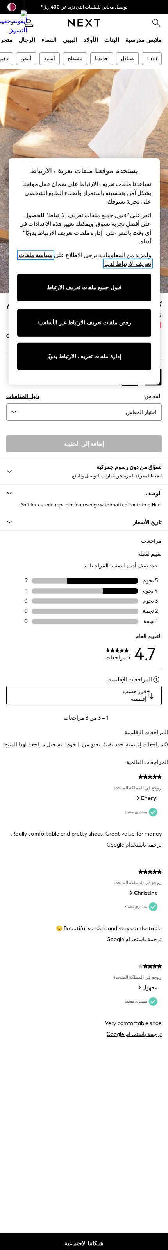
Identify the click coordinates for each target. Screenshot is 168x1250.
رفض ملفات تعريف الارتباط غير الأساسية (84, 322)
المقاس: (152, 396)
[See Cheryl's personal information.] (137, 798)
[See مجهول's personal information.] (139, 987)
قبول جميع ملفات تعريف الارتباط (84, 287)
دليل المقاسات (22, 396)
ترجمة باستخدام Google (134, 844)
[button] (84, 493)
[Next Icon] (84, 23)
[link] (156, 22)
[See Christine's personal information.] (131, 893)
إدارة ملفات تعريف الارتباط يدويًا (84, 356)
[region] (84, 271)
